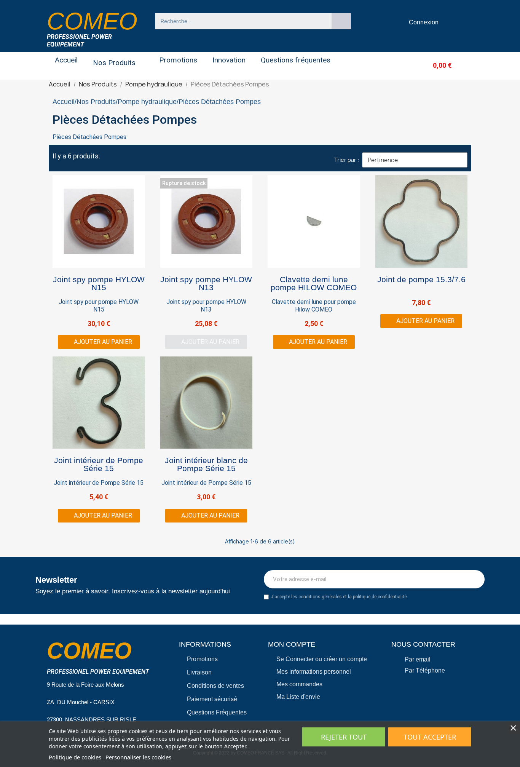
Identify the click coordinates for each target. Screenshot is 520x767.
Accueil (66, 60)
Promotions (178, 60)
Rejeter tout (344, 736)
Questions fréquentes (295, 60)
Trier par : (346, 159)
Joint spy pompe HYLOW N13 (206, 283)
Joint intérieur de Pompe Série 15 (98, 464)
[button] (430, 65)
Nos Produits (114, 62)
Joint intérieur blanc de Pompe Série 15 (206, 464)
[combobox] (239, 21)
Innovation (229, 60)
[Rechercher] (341, 21)
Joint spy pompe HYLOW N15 (99, 283)
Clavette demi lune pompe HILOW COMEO (314, 283)
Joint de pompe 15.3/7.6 (421, 279)
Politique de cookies (75, 757)
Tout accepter (430, 736)
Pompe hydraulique (147, 101)
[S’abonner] (475, 579)
